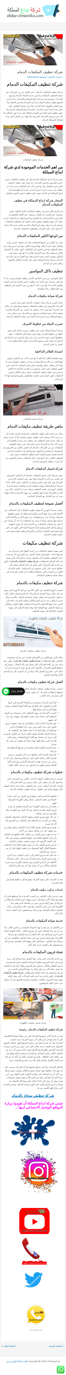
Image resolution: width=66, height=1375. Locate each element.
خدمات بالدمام (54, 77)
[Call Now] (6, 691)
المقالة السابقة (57, 1346)
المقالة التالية (8, 1346)
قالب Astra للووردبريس (17, 1361)
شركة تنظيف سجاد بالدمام (33, 1095)
